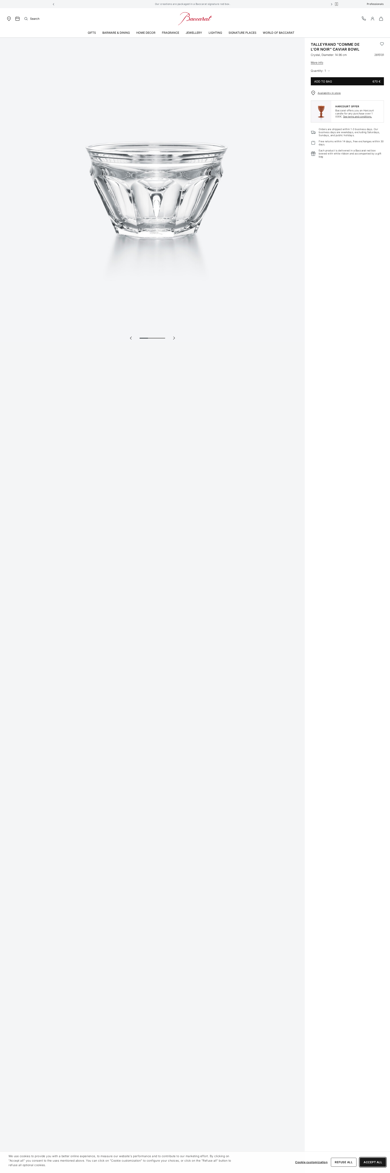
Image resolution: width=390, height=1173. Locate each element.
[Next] (173, 338)
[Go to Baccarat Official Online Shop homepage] (195, 18)
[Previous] (130, 338)
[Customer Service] (364, 18)
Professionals (375, 3)
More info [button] (317, 62)
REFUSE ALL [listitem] (344, 1162)
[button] (53, 4)
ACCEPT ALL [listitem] (373, 1162)
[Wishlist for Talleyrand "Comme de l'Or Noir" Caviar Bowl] (382, 47)
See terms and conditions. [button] (357, 116)
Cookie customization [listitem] (311, 1162)
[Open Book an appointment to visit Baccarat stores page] (17, 18)
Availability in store (329, 92)
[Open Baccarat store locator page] (8, 18)
